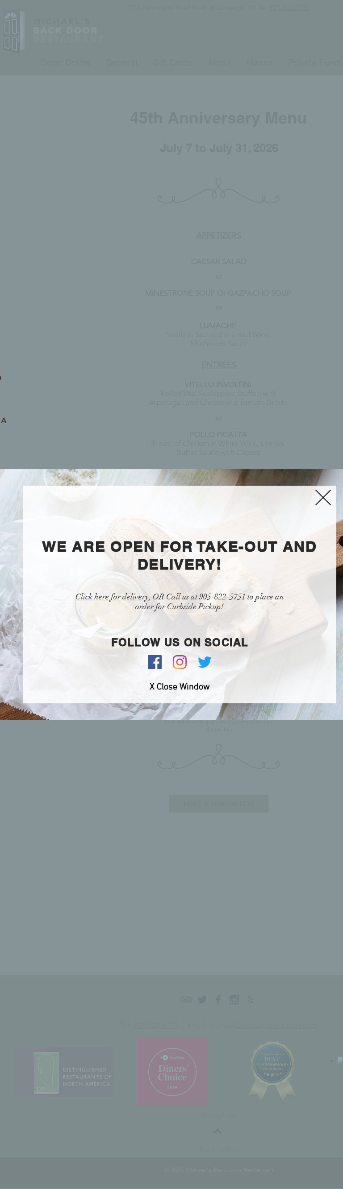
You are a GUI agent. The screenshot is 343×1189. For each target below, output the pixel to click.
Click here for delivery (112, 597)
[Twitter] (205, 662)
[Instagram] (180, 662)
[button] (323, 497)
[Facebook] (155, 662)
